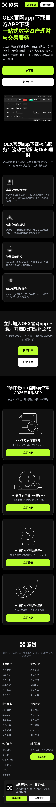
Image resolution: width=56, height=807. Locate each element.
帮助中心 (34, 710)
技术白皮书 (7, 760)
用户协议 (34, 720)
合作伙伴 (6, 725)
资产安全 (6, 695)
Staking (6, 715)
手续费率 (34, 690)
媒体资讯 (34, 735)
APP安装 (6, 675)
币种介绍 (34, 675)
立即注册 (28, 562)
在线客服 (34, 725)
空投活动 (6, 720)
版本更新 (6, 775)
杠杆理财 (6, 710)
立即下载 (28, 452)
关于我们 (6, 730)
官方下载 (6, 670)
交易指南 (6, 690)
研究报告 (6, 755)
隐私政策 (34, 715)
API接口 (34, 685)
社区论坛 (34, 730)
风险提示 (6, 765)
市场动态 (6, 750)
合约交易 (34, 695)
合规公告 (6, 770)
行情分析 (34, 670)
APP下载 (31, 4)
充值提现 (34, 680)
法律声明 (6, 735)
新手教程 (6, 685)
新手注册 (47, 4)
